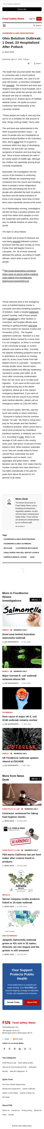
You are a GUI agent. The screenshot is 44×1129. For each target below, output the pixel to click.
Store (4, 1114)
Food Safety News (25, 1126)
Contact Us (15, 1110)
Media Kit (38, 1110)
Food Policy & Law (10, 809)
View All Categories (17, 1071)
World (5, 630)
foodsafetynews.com (10, 1027)
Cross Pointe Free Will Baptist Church (21, 552)
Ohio (32, 557)
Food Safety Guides (25, 1063)
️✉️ (5, 1039)
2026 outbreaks (9, 936)
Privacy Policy (27, 1110)
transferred (13, 319)
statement (33, 312)
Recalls (6, 895)
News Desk (9, 52)
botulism (8, 548)
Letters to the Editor (10, 1093)
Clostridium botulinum (27, 548)
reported (10, 85)
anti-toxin (33, 325)
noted (16, 142)
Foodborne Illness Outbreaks (17, 543)
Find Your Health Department (13, 1084)
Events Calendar (29, 1089)
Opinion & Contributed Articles (14, 1067)
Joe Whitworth (12, 642)
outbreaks (7, 712)
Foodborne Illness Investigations (18, 33)
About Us (6, 1110)
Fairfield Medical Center (15, 557)
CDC (21, 437)
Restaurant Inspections (11, 1089)
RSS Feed (6, 1097)
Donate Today (13, 1002)
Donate (11, 1114)
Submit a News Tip (27, 1093)
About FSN (32, 1002)
